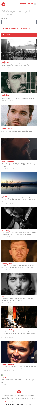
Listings (30, 4)
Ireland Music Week (18, 402)
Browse (23, 4)
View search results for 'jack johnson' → (16, 28)
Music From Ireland (28, 402)
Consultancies (8, 402)
